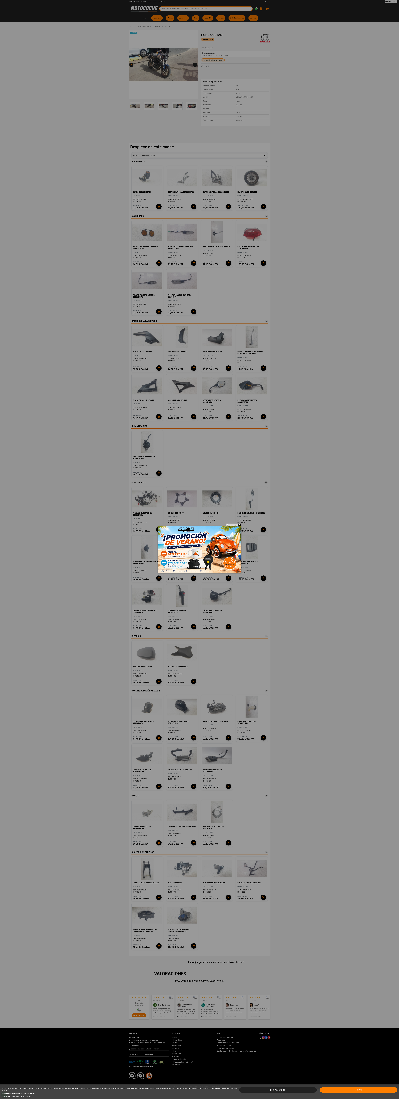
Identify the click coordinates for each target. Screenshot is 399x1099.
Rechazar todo (277, 1090)
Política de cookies (8, 1096)
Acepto (358, 1090)
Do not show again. (233, 525)
